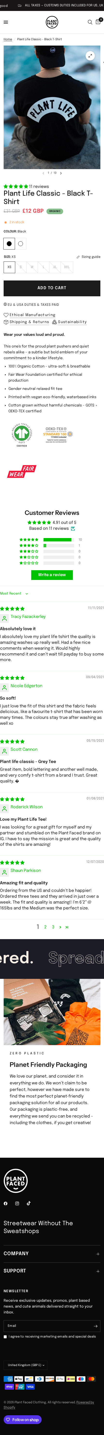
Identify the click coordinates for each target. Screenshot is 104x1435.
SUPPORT (15, 1271)
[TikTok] (32, 1203)
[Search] (90, 22)
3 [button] (53, 927)
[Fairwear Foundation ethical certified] (22, 471)
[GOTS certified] (22, 435)
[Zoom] (90, 55)
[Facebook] (9, 1203)
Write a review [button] (52, 575)
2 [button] (45, 927)
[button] (16, 187)
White (20, 244)
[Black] (9, 243)
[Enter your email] (95, 1326)
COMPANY (16, 1253)
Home (8, 39)
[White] (20, 243)
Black (9, 244)
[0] (97, 22)
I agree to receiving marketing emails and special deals (52, 1336)
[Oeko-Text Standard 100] (58, 435)
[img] (12, 609)
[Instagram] (20, 1203)
